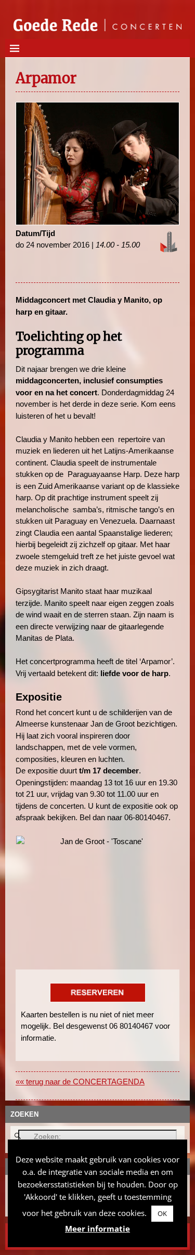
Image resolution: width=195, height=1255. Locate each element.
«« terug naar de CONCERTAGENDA (80, 1081)
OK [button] (162, 1213)
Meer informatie (97, 1228)
